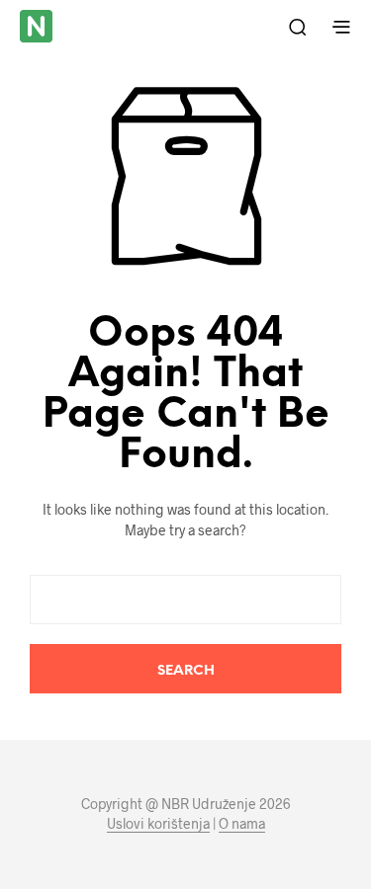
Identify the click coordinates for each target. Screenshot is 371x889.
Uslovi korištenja (158, 824)
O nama (242, 824)
